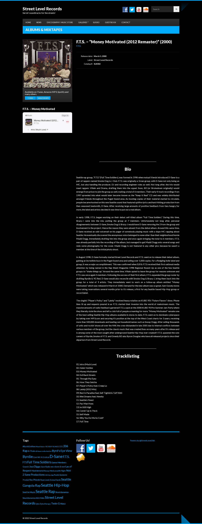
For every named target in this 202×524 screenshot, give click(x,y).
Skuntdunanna (61, 492)
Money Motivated (51, 471)
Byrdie (28, 457)
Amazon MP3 (43, 98)
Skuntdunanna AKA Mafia (33, 498)
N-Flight (62, 471)
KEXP (63, 467)
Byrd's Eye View (62, 450)
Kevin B (58, 467)
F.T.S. (78, 46)
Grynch (26, 467)
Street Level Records (42, 8)
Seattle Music (29, 492)
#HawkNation (40, 446)
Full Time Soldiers (39, 462)
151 (61, 446)
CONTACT (125, 22)
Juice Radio (45, 467)
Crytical (46, 457)
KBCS (52, 467)
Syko (37, 504)
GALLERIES (82, 22)
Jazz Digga (34, 466)
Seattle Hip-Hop (55, 485)
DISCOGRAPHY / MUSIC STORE (60, 22)
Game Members (59, 462)
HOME (28, 22)
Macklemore (37, 470)
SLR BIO (96, 22)
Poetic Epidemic (60, 475)
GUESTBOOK (110, 22)
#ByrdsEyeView (29, 446)
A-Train (31, 451)
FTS (25, 462)
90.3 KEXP (48, 446)
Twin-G (55, 503)
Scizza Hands (55, 480)
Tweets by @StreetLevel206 (142, 440)
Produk (26, 480)
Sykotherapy (45, 504)
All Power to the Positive (43, 451)
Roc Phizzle (34, 480)
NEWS (38, 22)
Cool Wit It (37, 457)
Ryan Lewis (44, 480)
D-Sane (56, 456)
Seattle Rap (45, 491)
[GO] (176, 9)
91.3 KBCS (55, 446)
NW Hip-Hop (49, 475)
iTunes (30, 98)
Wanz (62, 503)
